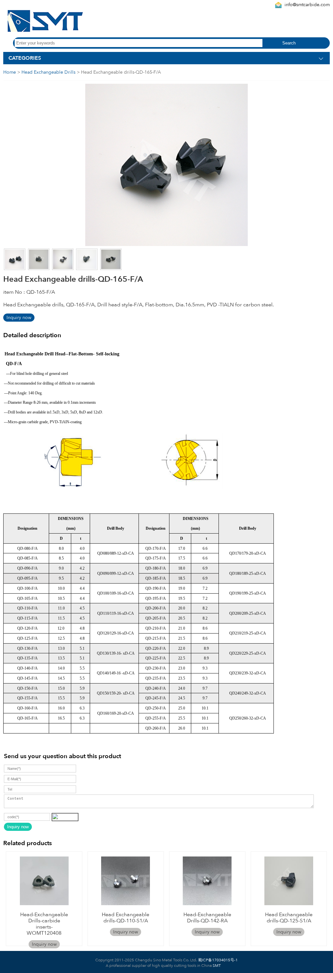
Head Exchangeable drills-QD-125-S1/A (289, 917)
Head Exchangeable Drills (48, 72)
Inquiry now (19, 317)
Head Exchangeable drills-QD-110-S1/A (125, 917)
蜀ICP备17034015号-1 (217, 960)
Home (9, 72)
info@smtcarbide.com (307, 5)
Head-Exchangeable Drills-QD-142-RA (207, 917)
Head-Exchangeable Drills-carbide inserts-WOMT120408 (44, 924)
